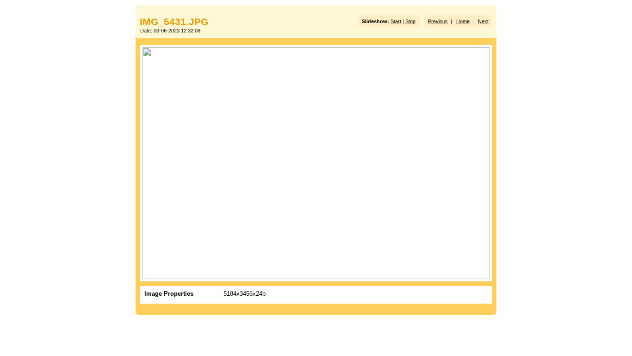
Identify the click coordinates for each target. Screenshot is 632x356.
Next (483, 21)
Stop (410, 21)
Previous (438, 21)
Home (463, 21)
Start (395, 21)
